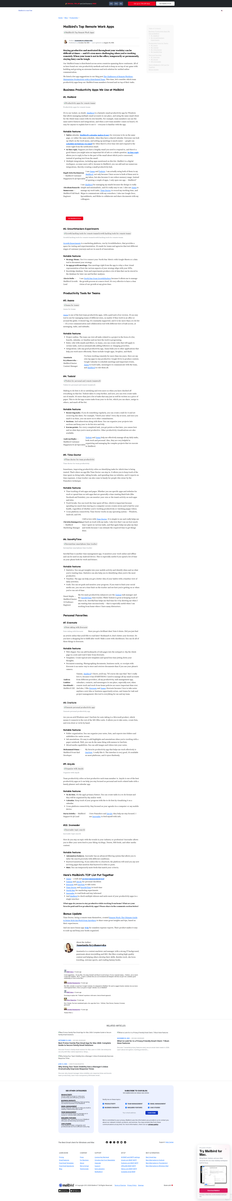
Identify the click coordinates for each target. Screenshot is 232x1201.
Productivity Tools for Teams (158, 43)
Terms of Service (120, 1185)
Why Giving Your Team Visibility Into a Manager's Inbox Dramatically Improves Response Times (83, 1067)
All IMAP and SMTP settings (130, 1157)
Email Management (69, 1106)
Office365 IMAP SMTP (128, 1166)
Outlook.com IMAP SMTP (129, 1163)
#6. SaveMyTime (156, 52)
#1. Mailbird (155, 36)
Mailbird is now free (25, 11)
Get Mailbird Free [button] (74, 218)
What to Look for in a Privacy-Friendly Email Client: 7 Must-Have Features (143, 1042)
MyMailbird (98, 1172)
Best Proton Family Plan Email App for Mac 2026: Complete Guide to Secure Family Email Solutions (84, 1044)
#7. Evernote (155, 57)
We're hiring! (84, 1166)
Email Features (64, 1160)
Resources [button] (214, 11)
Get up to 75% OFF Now (142, 4)
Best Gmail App (151, 1157)
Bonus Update (154, 70)
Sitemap (141, 1185)
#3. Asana (154, 45)
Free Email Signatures (66, 1166)
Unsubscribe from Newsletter (105, 1160)
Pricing (190, 11)
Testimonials (84, 1169)
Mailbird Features (68, 1118)
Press (82, 1157)
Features (197, 11)
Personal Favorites (155, 55)
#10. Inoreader (156, 62)
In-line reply (133, 152)
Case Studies (66, 1124)
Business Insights (68, 1100)
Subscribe (152, 1113)
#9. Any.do (154, 60)
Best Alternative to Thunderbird (156, 1163)
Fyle (87, 927)
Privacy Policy (132, 1185)
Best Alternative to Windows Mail (157, 1166)
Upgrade (98, 1163)
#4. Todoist (154, 48)
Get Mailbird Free (165, 4)
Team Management (68, 1112)
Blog (60, 1169)
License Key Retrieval (102, 1157)
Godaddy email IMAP (128, 1172)
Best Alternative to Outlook (155, 1160)
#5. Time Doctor (156, 50)
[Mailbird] (9, 10)
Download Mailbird (213, 1190)
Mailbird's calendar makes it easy (94, 135)
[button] (225, 10)
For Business (205, 11)
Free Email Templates (66, 1163)
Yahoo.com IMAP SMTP (129, 1169)
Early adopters (100, 1169)
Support (97, 1166)
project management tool (93, 878)
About (82, 1163)
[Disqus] (101, 991)
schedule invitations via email (79, 143)
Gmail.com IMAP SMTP (129, 1160)
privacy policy (153, 1124)
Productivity (66, 1095)
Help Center (169, 1142)
